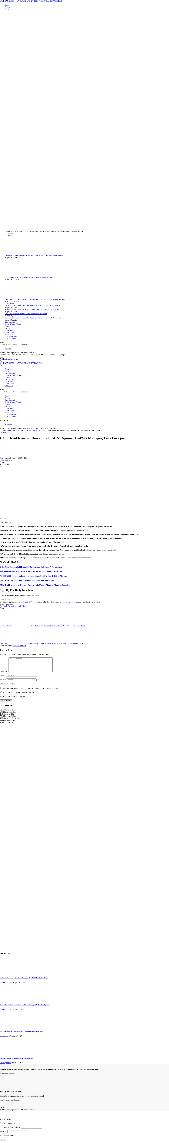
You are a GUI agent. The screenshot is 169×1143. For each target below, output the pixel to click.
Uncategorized (5, 1063)
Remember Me (8, 1136)
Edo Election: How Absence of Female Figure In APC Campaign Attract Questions (35, 255)
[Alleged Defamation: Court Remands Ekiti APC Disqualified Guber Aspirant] (8, 1000)
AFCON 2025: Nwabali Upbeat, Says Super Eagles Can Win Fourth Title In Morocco (33, 576)
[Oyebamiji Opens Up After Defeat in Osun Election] (8, 1054)
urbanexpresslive (6, 460)
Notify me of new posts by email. (15, 696)
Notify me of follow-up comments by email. (19, 692)
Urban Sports (5, 432)
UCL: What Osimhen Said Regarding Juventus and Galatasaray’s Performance (31, 567)
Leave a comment (19, 646)
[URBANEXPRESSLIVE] (31, 1)
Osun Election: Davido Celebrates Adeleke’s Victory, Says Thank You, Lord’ (33, 318)
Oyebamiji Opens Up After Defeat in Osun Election (16, 1058)
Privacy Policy (69, 602)
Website (3, 684)
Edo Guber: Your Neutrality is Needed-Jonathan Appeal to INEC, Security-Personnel (35, 299)
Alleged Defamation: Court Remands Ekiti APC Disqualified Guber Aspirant (33, 310)
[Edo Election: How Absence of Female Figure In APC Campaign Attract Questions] (13, 253)
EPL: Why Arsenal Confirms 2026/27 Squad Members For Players (21, 1031)
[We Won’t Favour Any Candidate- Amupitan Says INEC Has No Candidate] (8, 973)
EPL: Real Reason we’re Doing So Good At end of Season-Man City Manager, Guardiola (35, 585)
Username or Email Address (10, 1127)
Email (3, 680)
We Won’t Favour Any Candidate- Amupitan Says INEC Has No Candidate (32, 305)
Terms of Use (28, 602)
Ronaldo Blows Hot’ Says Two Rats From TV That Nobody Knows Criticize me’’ (31, 571)
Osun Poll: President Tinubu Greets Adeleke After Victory (26, 314)
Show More (13, 359)
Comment (4, 671)
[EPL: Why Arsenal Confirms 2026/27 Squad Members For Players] (8, 1027)
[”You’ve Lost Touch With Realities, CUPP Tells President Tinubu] (13, 275)
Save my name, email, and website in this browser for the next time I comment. (31, 688)
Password (3, 1131)
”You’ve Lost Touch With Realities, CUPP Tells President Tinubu (28, 277)
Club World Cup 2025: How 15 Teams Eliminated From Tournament (27, 580)
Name (3, 675)
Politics (7, 9)
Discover (3, 982)
